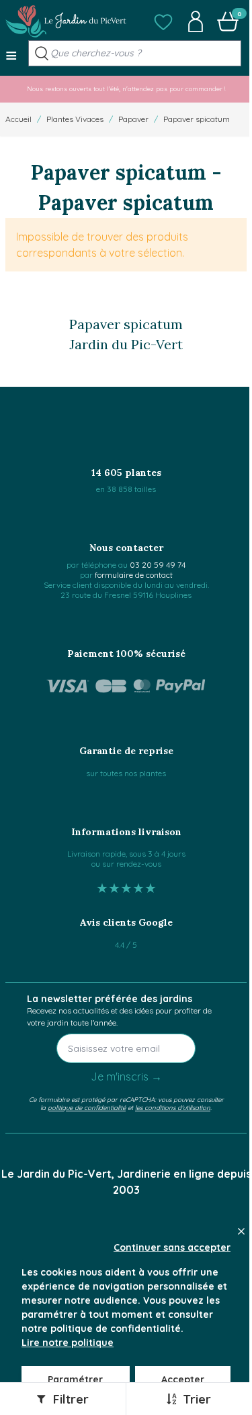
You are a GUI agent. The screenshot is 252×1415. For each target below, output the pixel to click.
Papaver (133, 119)
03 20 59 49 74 (157, 565)
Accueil (18, 119)
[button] (163, 21)
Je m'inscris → (126, 1076)
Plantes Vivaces (74, 119)
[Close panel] (241, 1231)
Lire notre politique (68, 1343)
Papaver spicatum (196, 119)
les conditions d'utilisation (172, 1107)
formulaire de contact (134, 575)
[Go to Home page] (65, 21)
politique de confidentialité (87, 1107)
